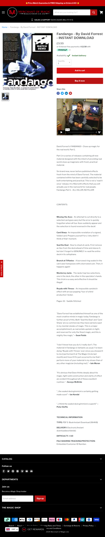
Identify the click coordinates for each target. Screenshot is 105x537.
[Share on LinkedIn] (66, 93)
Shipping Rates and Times (50, 526)
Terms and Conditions (52, 528)
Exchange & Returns (72, 526)
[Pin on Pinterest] (70, 93)
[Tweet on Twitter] (62, 93)
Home (4, 27)
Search (11, 526)
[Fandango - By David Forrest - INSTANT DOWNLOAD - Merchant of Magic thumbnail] (5, 97)
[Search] (93, 12)
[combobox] (71, 12)
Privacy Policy (88, 526)
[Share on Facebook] (58, 93)
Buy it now (80, 81)
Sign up (40, 498)
